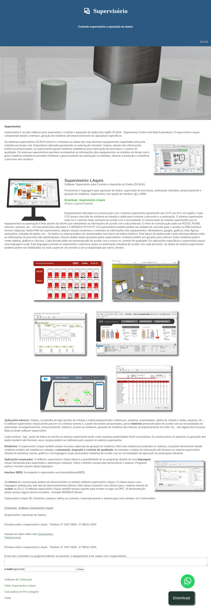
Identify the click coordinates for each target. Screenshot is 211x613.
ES (206, 41)
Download (181, 598)
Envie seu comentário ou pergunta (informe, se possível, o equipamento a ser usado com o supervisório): (65, 556)
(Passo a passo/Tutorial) (78, 203)
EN (202, 41)
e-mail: (8, 569)
